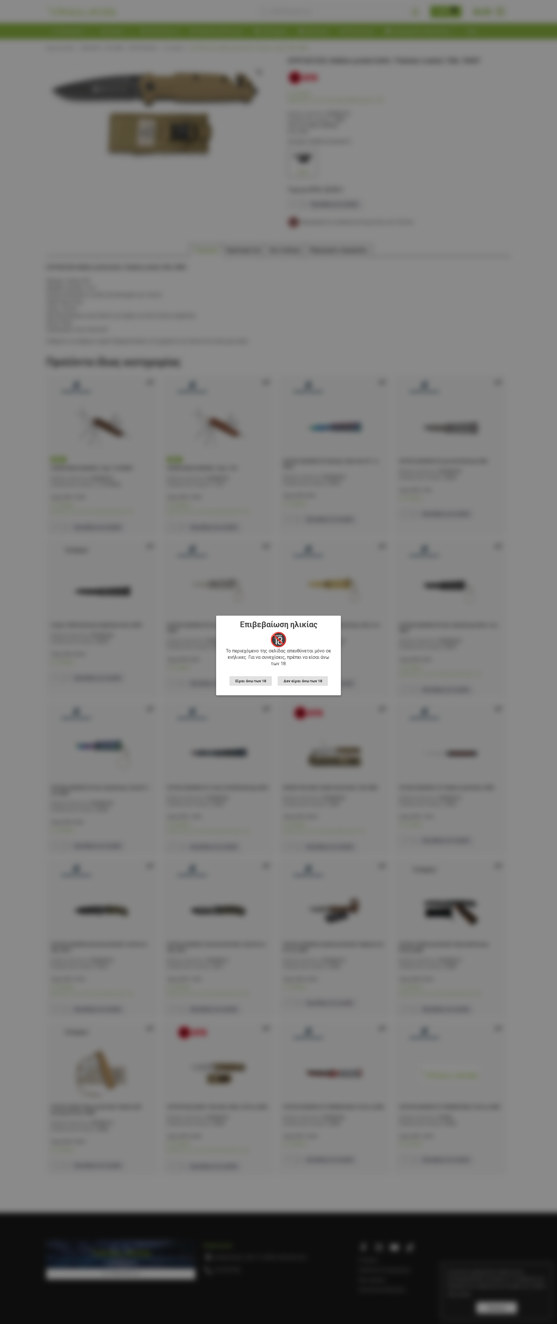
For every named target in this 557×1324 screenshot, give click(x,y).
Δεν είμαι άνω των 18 (302, 681)
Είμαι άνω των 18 (250, 681)
